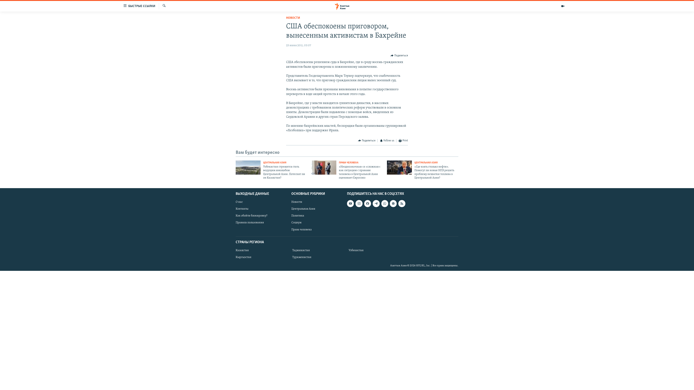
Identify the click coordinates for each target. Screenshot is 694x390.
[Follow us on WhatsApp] (384, 203)
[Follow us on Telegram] (376, 203)
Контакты (242, 208)
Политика (297, 215)
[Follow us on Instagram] (358, 203)
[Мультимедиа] (562, 6)
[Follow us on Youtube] (350, 203)
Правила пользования (250, 222)
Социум (296, 222)
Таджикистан (301, 250)
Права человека (348, 162)
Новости (293, 18)
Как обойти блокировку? (251, 215)
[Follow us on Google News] (393, 203)
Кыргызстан (243, 257)
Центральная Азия (274, 162)
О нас (239, 202)
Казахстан (242, 250)
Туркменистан (301, 257)
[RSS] (401, 203)
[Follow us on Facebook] (367, 203)
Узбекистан (356, 250)
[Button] (399, 55)
